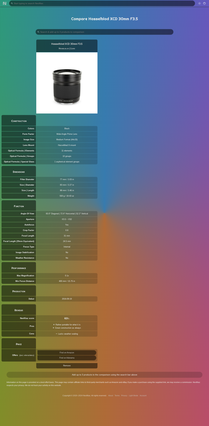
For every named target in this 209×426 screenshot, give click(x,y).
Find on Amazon (67, 352)
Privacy (124, 396)
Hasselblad (64, 48)
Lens (73, 48)
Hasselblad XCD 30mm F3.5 (66, 44)
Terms (117, 396)
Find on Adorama (66, 358)
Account (143, 396)
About (110, 396)
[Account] (204, 3)
